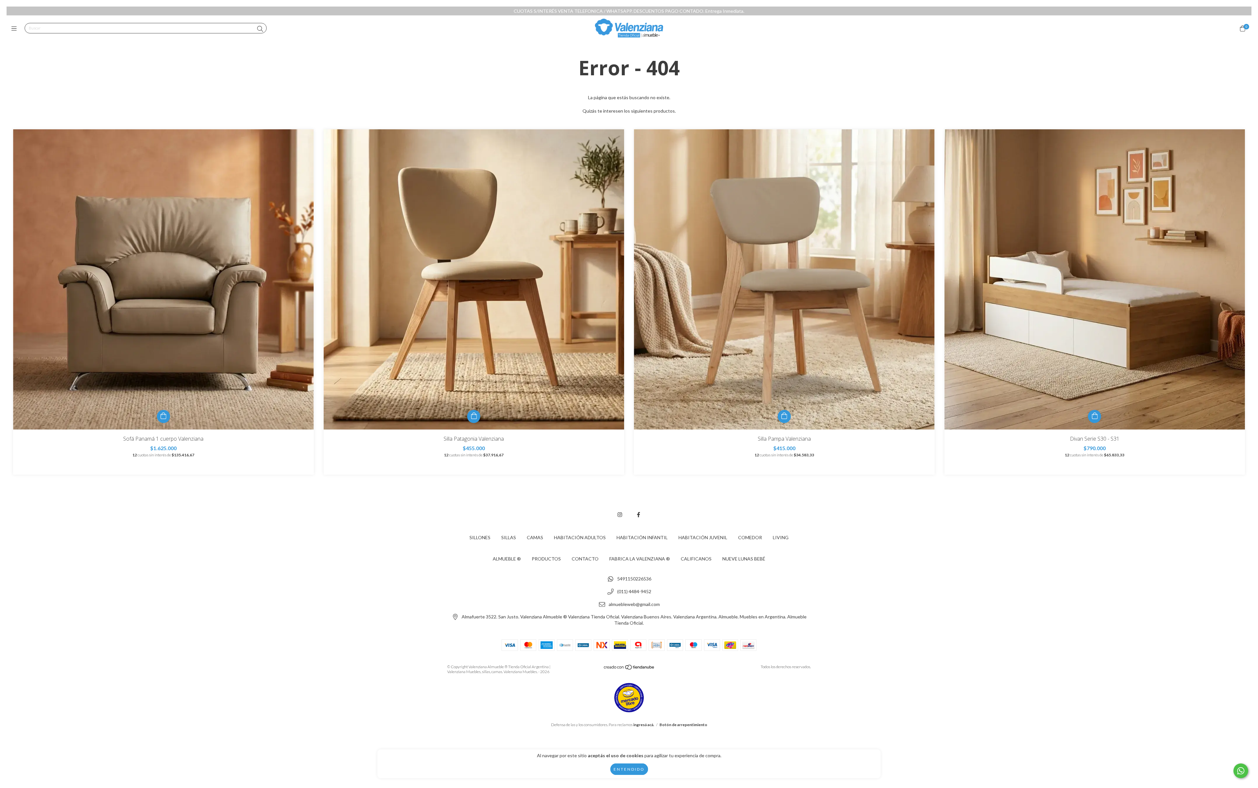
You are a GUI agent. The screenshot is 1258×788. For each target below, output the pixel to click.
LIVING (781, 537)
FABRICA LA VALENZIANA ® (639, 558)
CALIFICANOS (696, 558)
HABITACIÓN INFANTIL (642, 537)
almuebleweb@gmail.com (634, 604)
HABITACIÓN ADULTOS (580, 537)
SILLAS (508, 537)
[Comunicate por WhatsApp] (1240, 770)
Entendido (629, 769)
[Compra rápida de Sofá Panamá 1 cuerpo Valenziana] (163, 416)
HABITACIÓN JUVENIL (702, 537)
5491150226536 (634, 579)
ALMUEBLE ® (507, 558)
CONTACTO (585, 558)
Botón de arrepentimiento (683, 724)
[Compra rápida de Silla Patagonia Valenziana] (473, 416)
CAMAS (535, 537)
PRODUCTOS (546, 558)
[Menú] (16, 28)
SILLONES (479, 537)
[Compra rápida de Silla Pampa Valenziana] (784, 416)
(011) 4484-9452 (634, 592)
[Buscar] (260, 29)
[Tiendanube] (629, 668)
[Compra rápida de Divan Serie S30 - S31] (1094, 416)
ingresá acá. (643, 724)
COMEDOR (750, 537)
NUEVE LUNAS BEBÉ (743, 558)
